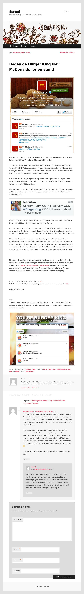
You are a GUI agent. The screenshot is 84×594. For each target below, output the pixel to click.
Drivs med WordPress (42, 586)
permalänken (30, 371)
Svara (26, 459)
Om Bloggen (14, 46)
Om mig (23, 46)
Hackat (54, 369)
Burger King (47, 369)
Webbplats (16, 571)
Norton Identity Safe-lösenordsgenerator (34, 265)
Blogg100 (32, 46)
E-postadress (17, 560)
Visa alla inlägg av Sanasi (29, 388)
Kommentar (17, 519)
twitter (11, 371)
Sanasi (14, 11)
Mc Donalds (67, 369)
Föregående (63, 53)
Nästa (72, 53)
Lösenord (60, 369)
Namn (16, 549)
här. (41, 281)
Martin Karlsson (28, 411)
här (67, 284)
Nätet (33, 369)
